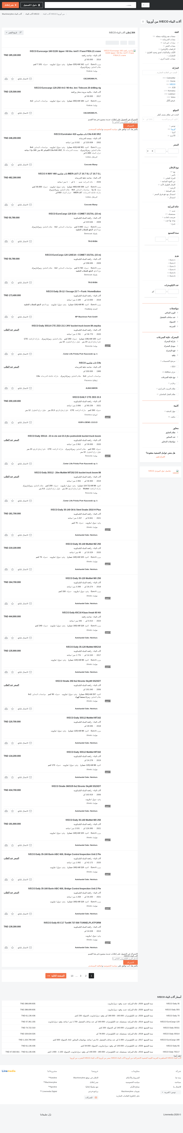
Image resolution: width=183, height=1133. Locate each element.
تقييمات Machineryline (130, 1091)
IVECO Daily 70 (173, 1016)
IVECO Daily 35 (173, 1004)
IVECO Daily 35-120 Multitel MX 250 (83, 578)
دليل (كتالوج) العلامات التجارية (128, 1096)
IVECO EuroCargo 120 (170, 1022)
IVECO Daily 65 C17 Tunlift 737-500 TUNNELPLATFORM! (72, 923)
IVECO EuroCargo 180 (170, 1040)
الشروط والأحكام (133, 1078)
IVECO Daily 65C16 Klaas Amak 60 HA (81, 612)
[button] (12, 78)
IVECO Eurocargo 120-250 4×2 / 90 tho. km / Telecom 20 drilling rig (67, 88)
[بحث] (133, 5)
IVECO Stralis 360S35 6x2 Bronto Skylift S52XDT (76, 786)
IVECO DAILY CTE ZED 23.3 (87, 397)
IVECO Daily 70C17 (171, 1052)
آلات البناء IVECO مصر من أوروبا (111, 1058)
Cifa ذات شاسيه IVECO (90, 363)
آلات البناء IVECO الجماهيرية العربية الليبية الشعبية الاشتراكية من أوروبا (153, 1058)
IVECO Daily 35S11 (171, 1028)
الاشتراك (130, 126)
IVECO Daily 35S (172, 1010)
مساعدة (178, 1082)
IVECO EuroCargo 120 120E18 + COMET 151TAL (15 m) (73, 255)
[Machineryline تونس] (167, 5)
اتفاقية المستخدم (95, 129)
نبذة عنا (178, 1078)
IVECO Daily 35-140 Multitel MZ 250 (83, 544)
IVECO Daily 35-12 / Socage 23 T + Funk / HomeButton (73, 291)
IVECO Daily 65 (173, 1046)
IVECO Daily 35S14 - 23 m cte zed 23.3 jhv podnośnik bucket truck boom (64, 436)
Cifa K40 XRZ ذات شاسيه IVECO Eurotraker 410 (77, 134)
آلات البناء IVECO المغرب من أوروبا (84, 1058)
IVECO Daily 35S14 (171, 1034)
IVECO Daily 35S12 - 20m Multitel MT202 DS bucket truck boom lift (67, 472)
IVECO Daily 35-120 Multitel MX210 (83, 647)
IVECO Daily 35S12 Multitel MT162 (84, 718)
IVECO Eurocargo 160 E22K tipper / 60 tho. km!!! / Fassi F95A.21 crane (65, 51)
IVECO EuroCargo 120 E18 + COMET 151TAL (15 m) (75, 214)
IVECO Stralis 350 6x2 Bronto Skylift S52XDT (78, 681)
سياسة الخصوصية (110, 129)
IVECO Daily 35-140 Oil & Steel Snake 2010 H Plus (76, 510)
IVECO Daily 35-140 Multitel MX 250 (83, 820)
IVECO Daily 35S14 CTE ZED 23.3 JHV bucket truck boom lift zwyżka (66, 326)
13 (72, 976)
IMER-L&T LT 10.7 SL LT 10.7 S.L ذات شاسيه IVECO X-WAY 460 (69, 174)
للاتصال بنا (177, 1087)
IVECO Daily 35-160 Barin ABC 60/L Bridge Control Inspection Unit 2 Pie (64, 854)
